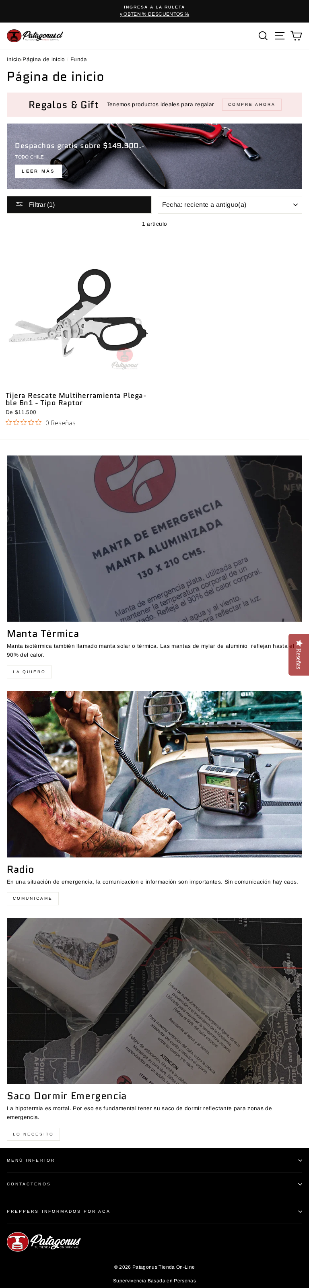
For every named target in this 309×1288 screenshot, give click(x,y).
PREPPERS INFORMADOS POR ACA (59, 1211)
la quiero (29, 672)
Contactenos (29, 1184)
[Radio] (154, 774)
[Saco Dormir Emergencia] (154, 1001)
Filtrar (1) (41, 204)
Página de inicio (44, 59)
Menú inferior (31, 1160)
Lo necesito (33, 1134)
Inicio (14, 59)
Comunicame (33, 898)
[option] (154, 11)
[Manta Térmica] (154, 538)
